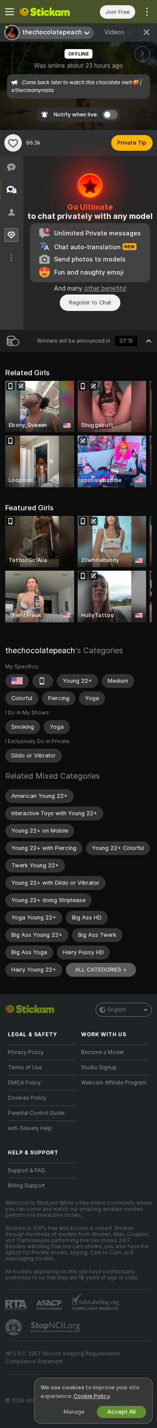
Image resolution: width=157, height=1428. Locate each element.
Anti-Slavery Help (30, 1128)
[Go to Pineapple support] (14, 1327)
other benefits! (105, 288)
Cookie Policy (91, 1396)
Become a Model (102, 1052)
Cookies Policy (27, 1098)
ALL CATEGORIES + (101, 969)
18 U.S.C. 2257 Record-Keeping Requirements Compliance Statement (62, 1358)
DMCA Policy (24, 1083)
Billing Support (26, 1186)
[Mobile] (42, 681)
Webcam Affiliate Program (114, 1083)
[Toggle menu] (9, 11)
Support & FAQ (26, 1170)
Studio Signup (99, 1067)
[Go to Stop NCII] (56, 1327)
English (117, 1010)
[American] (17, 681)
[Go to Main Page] (48, 12)
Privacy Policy (26, 1052)
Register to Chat (90, 302)
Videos (120, 32)
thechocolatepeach (40, 650)
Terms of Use (25, 1067)
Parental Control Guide (36, 1113)
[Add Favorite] (13, 143)
